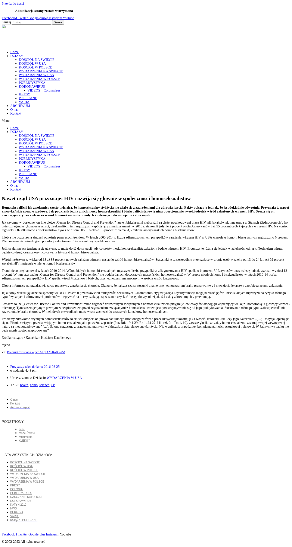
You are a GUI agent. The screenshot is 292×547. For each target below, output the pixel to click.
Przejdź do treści (13, 3)
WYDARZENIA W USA (36, 75)
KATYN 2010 (18, 504)
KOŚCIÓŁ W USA (32, 63)
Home (14, 52)
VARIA (24, 102)
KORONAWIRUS (32, 86)
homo (34, 385)
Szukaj (6, 22)
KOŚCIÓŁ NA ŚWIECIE (37, 59)
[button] (146, 121)
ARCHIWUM (20, 106)
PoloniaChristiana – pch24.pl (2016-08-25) (36, 352)
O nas (14, 109)
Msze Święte (27, 433)
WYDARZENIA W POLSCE (39, 79)
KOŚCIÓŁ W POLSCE (35, 67)
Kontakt (15, 113)
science (44, 385)
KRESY (24, 94)
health (24, 385)
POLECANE (28, 98)
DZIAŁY (16, 56)
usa (53, 385)
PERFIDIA (16, 512)
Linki (22, 429)
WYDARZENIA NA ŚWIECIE (41, 71)
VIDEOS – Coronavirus (43, 90)
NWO (13, 508)
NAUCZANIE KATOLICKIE (27, 497)
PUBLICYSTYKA (32, 82)
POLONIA (16, 489)
